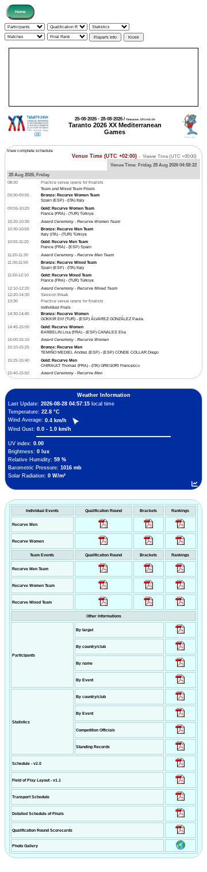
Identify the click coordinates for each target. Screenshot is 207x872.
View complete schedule (30, 150)
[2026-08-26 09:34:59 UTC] (103, 545)
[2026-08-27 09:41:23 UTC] (149, 528)
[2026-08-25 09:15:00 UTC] (180, 784)
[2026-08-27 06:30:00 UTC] (180, 767)
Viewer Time (170, 156)
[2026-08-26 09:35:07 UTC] (103, 589)
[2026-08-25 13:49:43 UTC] (180, 734)
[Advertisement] (103, 77)
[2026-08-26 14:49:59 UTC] (149, 589)
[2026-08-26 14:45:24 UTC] (149, 572)
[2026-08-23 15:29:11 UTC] (180, 750)
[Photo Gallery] (180, 848)
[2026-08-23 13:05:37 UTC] (180, 633)
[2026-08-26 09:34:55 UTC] (103, 528)
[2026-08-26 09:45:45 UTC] (180, 834)
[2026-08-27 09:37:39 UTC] (149, 545)
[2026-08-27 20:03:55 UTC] (180, 800)
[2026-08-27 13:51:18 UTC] (149, 606)
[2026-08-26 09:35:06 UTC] (103, 606)
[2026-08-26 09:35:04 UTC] (103, 572)
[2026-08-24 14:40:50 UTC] (180, 650)
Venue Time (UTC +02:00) (104, 156)
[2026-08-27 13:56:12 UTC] (180, 817)
